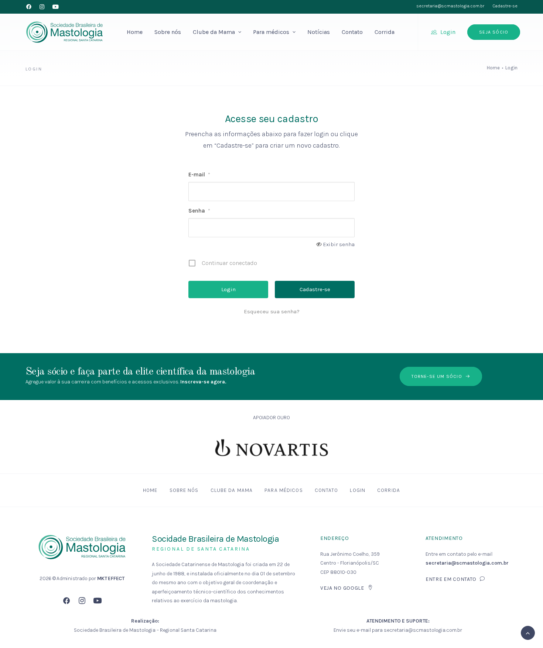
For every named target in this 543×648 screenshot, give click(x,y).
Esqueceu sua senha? (272, 311)
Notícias (318, 31)
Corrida (385, 31)
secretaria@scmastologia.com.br (450, 5)
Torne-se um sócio (436, 376)
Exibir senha (339, 244)
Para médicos (271, 31)
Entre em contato (451, 579)
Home (135, 31)
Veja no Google (342, 588)
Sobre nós (167, 31)
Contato (352, 31)
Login (447, 31)
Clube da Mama (214, 31)
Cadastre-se (505, 5)
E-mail (199, 174)
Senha (199, 210)
